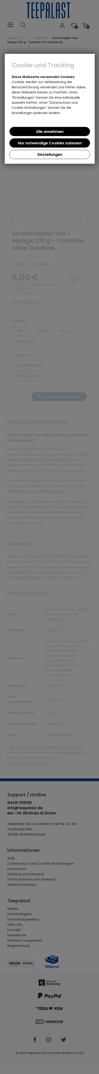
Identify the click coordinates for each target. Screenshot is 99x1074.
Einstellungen (50, 154)
